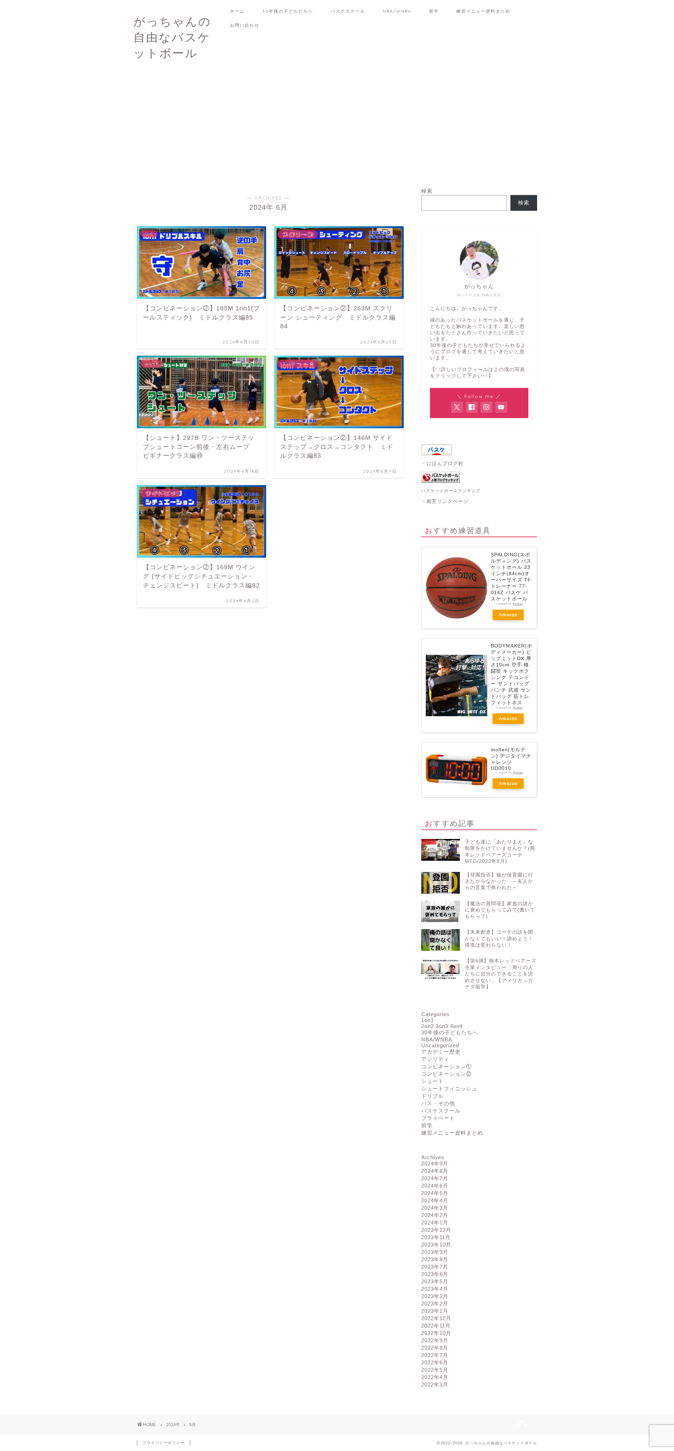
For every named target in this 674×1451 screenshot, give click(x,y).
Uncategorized (440, 1045)
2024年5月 (434, 1193)
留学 (434, 11)
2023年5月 (434, 1281)
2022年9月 (434, 1340)
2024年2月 (434, 1215)
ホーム (237, 11)
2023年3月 (434, 1296)
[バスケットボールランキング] (479, 477)
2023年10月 (436, 1245)
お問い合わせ (244, 25)
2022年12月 (436, 1318)
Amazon (508, 614)
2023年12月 (436, 1230)
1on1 (427, 1020)
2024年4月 (434, 1200)
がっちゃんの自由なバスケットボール (172, 37)
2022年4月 (434, 1377)
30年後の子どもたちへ (287, 11)
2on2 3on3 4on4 (442, 1026)
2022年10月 (436, 1333)
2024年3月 (434, 1208)
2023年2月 (434, 1303)
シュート (432, 1081)
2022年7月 (434, 1355)
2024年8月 (434, 1171)
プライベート (438, 1118)
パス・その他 (438, 1103)
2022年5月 (434, 1370)
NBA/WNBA (397, 11)
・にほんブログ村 (442, 463)
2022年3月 (434, 1385)
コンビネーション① (446, 1066)
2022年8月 (434, 1348)
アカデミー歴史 (441, 1052)
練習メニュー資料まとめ (483, 11)
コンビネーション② (446, 1074)
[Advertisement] (337, 128)
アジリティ (435, 1059)
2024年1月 (434, 1222)
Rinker (518, 603)
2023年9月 (434, 1252)
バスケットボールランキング (451, 490)
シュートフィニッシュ (449, 1088)
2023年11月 (436, 1237)
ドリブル (432, 1096)
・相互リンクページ (445, 501)
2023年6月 (434, 1274)
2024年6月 (434, 1186)
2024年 (173, 1424)
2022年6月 (434, 1362)
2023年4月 (434, 1289)
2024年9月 (434, 1164)
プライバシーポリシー (164, 1442)
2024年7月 (434, 1178)
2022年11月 (436, 1326)
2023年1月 (434, 1311)
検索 (426, 191)
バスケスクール (348, 11)
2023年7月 (434, 1267)
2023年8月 (434, 1259)
